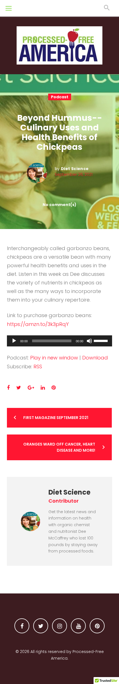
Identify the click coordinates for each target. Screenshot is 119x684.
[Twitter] (40, 625)
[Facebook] (21, 625)
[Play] (14, 341)
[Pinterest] (97, 625)
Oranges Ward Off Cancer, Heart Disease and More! (59, 447)
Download (95, 357)
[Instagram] (59, 625)
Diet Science (75, 168)
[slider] (101, 340)
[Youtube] (78, 625)
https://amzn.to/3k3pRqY (38, 324)
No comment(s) (59, 204)
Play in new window (54, 357)
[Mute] (89, 341)
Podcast (59, 97)
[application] (59, 340)
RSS (37, 366)
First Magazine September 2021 (55, 417)
